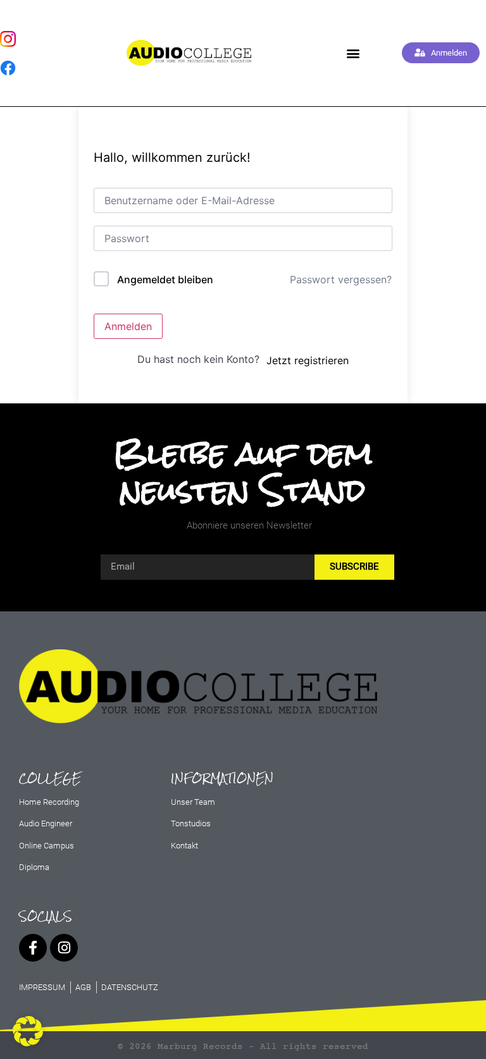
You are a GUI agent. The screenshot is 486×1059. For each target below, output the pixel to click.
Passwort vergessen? (341, 279)
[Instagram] (64, 948)
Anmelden (128, 326)
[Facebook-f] (33, 948)
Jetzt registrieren (307, 360)
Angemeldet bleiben (165, 279)
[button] (353, 52)
